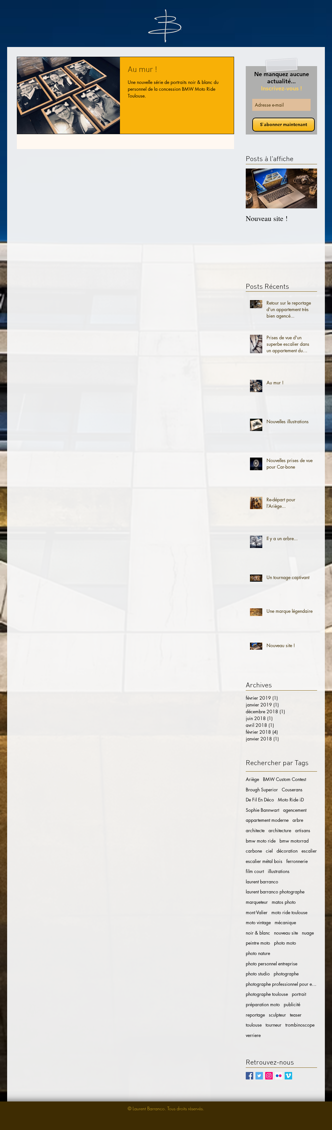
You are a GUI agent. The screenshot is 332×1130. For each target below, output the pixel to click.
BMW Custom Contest (284, 779)
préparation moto (263, 1004)
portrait (299, 994)
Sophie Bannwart (262, 810)
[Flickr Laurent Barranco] (278, 1075)
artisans (302, 830)
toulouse (254, 1025)
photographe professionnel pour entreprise (281, 984)
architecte (255, 830)
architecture (279, 830)
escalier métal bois (264, 861)
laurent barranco (262, 882)
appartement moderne (267, 820)
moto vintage (258, 922)
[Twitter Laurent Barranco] (259, 1075)
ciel (269, 851)
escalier (309, 851)
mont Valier (256, 912)
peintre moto (258, 943)
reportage (255, 1015)
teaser (296, 1015)
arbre (297, 820)
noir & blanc (258, 933)
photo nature (258, 953)
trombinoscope (299, 1025)
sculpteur (277, 1015)
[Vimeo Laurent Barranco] (288, 1075)
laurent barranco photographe (275, 892)
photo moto (285, 943)
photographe (286, 974)
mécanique (285, 922)
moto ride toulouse (289, 912)
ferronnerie (297, 861)
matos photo (284, 902)
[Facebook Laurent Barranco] (249, 1075)
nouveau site (286, 933)
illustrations (279, 871)
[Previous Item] (256, 188)
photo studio (258, 974)
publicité (292, 1004)
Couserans (292, 789)
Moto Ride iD (291, 800)
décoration (287, 851)
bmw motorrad (294, 841)
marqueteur (257, 902)
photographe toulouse (267, 994)
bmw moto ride (261, 841)
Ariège (252, 779)
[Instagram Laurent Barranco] (269, 1075)
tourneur (273, 1025)
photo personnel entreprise (271, 964)
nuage (308, 933)
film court (255, 871)
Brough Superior (262, 789)
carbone (254, 851)
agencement (294, 810)
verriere (253, 1035)
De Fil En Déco (260, 800)
